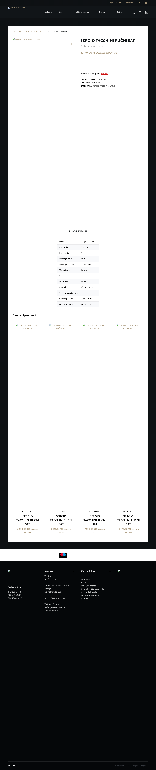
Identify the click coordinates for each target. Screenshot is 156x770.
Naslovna (48, 12)
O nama (119, 3)
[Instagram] (146, 3)
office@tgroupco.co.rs (55, 598)
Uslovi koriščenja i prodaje (93, 589)
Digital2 (144, 766)
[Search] (133, 12)
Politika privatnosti (90, 595)
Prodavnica (86, 579)
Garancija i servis (89, 592)
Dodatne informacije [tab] (78, 231)
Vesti (111, 3)
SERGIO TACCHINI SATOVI (104, 86)
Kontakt (129, 3)
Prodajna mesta (88, 585)
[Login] (139, 12)
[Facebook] (139, 3)
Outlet (119, 12)
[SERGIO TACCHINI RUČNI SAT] (28, 415)
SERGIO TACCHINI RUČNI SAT (27, 520)
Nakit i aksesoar (82, 12)
